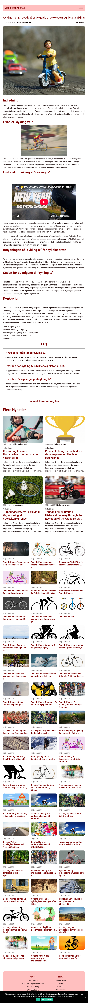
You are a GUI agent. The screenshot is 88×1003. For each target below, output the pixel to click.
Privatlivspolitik (47, 999)
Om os (60, 983)
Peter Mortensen (24, 22)
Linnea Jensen (60, 444)
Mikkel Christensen (20, 444)
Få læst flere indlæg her (44, 401)
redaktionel (80, 22)
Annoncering (60, 980)
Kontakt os (60, 990)
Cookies (60, 986)
